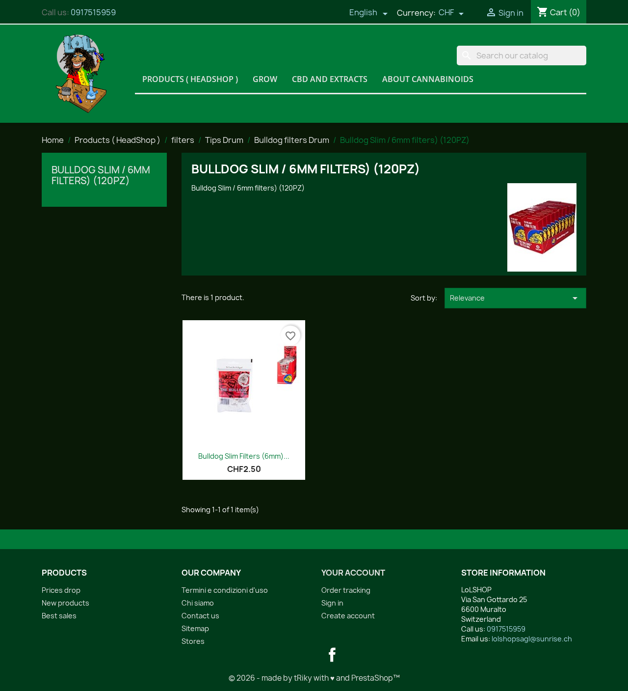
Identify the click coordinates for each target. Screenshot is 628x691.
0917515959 (93, 12)
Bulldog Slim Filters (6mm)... (243, 456)
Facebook (332, 654)
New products (65, 603)
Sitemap (195, 628)
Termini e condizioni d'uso (225, 590)
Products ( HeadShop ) (190, 79)
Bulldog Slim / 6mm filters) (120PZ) (101, 175)
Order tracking (345, 590)
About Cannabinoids (427, 79)
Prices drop (61, 590)
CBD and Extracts (329, 79)
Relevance (515, 298)
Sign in (332, 603)
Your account (353, 572)
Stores (193, 641)
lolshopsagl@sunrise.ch (532, 638)
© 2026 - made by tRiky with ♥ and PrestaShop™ (314, 678)
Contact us (200, 615)
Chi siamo (198, 603)
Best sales (59, 615)
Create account (348, 615)
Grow (265, 79)
